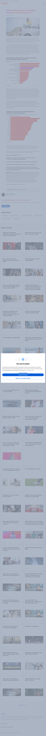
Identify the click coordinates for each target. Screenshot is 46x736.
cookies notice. (30, 370)
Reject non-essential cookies (23, 378)
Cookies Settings (23, 372)
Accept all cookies (23, 374)
